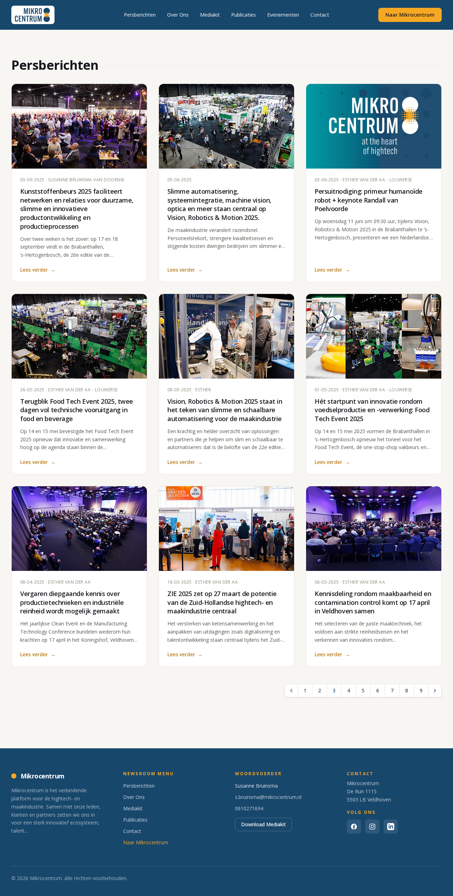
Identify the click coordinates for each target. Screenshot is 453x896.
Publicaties (243, 14)
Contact (319, 14)
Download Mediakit (263, 824)
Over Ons (178, 14)
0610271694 (249, 808)
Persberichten (140, 14)
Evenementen (283, 14)
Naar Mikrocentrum (410, 14)
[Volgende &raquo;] (435, 690)
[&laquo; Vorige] (291, 690)
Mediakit (210, 14)
